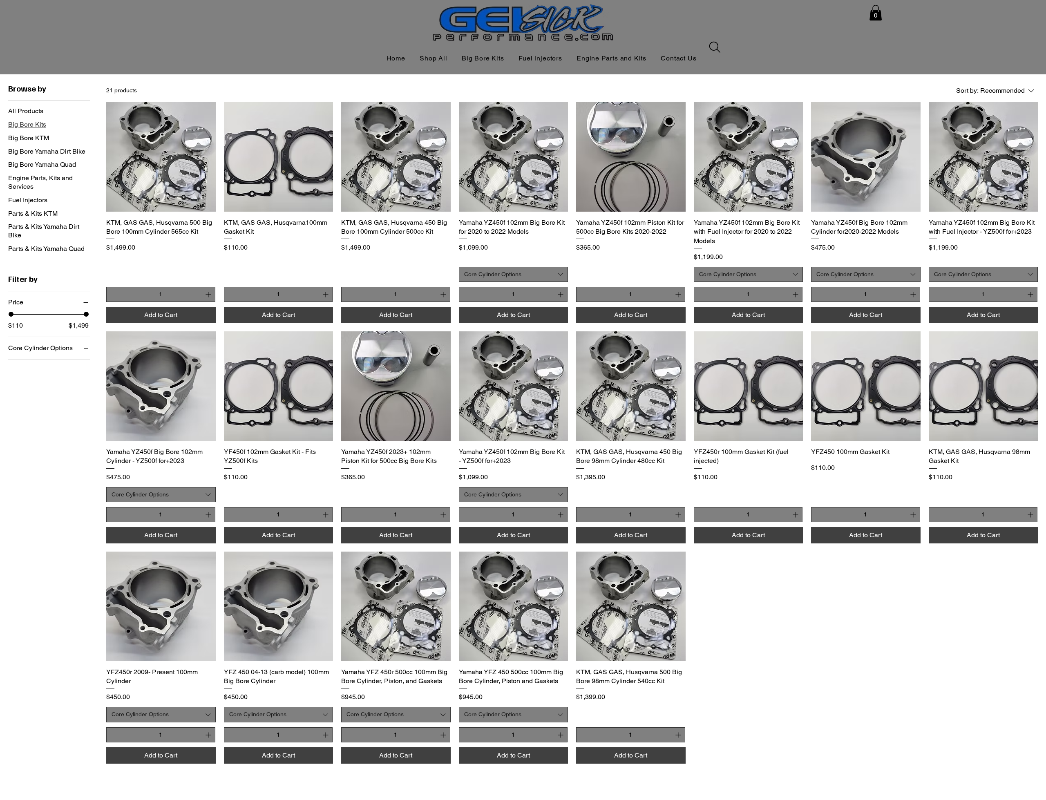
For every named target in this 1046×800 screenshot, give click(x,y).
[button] (875, 12)
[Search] (714, 47)
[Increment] (209, 294)
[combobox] (513, 274)
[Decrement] (112, 294)
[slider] (11, 314)
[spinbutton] (161, 294)
